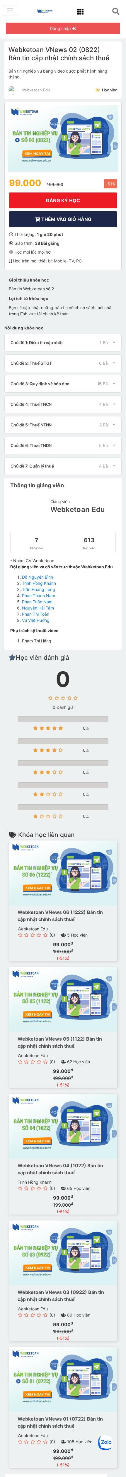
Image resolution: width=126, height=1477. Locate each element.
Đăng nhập (61, 28)
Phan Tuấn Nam (37, 601)
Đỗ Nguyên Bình (37, 577)
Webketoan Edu (77, 509)
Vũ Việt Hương (36, 620)
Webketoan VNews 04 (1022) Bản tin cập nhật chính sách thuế (60, 1169)
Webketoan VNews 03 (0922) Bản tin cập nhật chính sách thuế (61, 1295)
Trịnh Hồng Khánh (39, 583)
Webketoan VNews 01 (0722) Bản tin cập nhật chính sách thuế (60, 1422)
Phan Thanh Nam (38, 595)
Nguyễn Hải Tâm (38, 607)
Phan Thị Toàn (35, 614)
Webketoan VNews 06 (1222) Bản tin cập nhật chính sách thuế (60, 915)
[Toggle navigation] (10, 11)
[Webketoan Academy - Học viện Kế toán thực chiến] (47, 10)
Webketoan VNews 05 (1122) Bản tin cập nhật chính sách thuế (60, 1042)
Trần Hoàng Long (38, 589)
